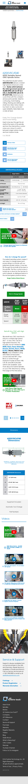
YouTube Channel (9, 748)
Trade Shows (7, 738)
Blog (4, 735)
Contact (5, 720)
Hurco (17, 349)
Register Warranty (9, 730)
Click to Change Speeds (16, 294)
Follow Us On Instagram (11, 750)
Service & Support (9, 722)
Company (6, 715)
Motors (5, 710)
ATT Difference (7, 717)
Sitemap (5, 745)
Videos (5, 732)
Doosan (5, 349)
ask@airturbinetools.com (11, 675)
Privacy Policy (17, 766)
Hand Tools (6, 704)
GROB (22, 349)
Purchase (6, 725)
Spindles (11, 9)
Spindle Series (19, 9)
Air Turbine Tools (14, 3)
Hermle (11, 349)
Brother (5, 351)
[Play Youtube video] (14, 236)
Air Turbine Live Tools (10, 712)
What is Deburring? (9, 740)
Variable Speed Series (8, 10)
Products (5, 9)
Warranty (6, 727)
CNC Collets (7, 743)
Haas (9, 347)
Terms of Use (7, 766)
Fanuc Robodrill (17, 347)
